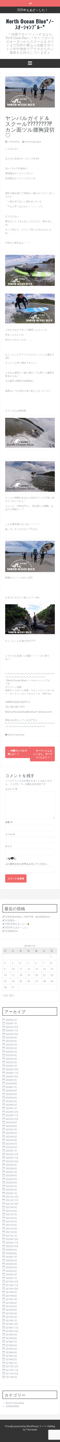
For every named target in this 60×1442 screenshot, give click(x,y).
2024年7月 (11, 1087)
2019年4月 (11, 1310)
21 (44, 975)
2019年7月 (11, 1299)
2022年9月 (11, 1165)
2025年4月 (11, 1055)
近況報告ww (11, 931)
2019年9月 (11, 1292)
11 (21, 969)
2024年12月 (12, 1069)
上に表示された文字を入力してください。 (27, 864)
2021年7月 (11, 1214)
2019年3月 (11, 1313)
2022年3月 (11, 1186)
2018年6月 (11, 1345)
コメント (11, 789)
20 (36, 975)
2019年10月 (12, 1288)
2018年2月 (11, 1359)
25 (21, 981)
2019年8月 (11, 1296)
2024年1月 (11, 1108)
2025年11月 (12, 1030)
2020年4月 (11, 1267)
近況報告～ (11, 920)
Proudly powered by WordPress (21, 1426)
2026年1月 (11, 1023)
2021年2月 (11, 1232)
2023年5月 (11, 1136)
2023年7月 (11, 1129)
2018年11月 (12, 1327)
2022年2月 (11, 1189)
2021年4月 (11, 1225)
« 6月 (5, 995)
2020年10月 (12, 1246)
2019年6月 (11, 1303)
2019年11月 (12, 1285)
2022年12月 (12, 1154)
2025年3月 (11, 1059)
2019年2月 (11, 1317)
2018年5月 (11, 1349)
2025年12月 (12, 1027)
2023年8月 (11, 1126)
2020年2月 (11, 1274)
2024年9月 (11, 1080)
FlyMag (51, 1426)
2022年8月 (11, 1168)
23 (5, 981)
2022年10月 (12, 1161)
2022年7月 (11, 1172)
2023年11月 (12, 1115)
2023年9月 (11, 1122)
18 (21, 975)
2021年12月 (12, 1196)
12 (28, 969)
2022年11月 (12, 1158)
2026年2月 (11, 1020)
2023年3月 (11, 1143)
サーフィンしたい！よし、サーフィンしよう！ (43, 754)
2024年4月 (11, 1097)
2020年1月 (11, 1278)
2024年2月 (11, 1105)
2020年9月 (11, 1249)
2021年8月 (11, 1211)
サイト (8, 846)
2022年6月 (11, 1175)
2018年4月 (11, 1352)
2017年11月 (12, 1370)
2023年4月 (11, 1140)
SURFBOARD (12, 1406)
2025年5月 (11, 1051)
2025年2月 (11, 1062)
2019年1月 (11, 1320)
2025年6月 (11, 1048)
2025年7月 (11, 1044)
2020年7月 (11, 1257)
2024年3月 (11, 1101)
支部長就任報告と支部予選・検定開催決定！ (28, 916)
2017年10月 (12, 1373)
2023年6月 (11, 1133)
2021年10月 (12, 1204)
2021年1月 (11, 1235)
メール (10, 834)
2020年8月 (11, 1253)
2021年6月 (11, 1218)
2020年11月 (12, 1242)
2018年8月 (11, 1338)
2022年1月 (11, 1193)
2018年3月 (11, 1356)
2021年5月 (11, 1221)
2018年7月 (11, 1341)
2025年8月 (11, 1041)
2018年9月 (11, 1334)
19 (28, 975)
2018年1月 (11, 1363)
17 (13, 975)
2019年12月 (12, 1281)
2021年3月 (11, 1228)
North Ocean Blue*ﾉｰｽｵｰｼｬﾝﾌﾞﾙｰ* (30, 24)
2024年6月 (11, 1090)
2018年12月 (12, 1324)
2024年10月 (12, 1076)
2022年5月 (11, 1179)
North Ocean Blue (32, 142)
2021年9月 (11, 1207)
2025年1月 (11, 1066)
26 (28, 981)
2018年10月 (12, 1331)
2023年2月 (11, 1147)
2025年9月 (11, 1037)
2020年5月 (11, 1264)
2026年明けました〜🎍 (17, 924)
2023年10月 (12, 1119)
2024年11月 (12, 1073)
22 (52, 975)
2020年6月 (11, 1260)
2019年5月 (11, 1306)
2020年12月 (12, 1239)
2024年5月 (11, 1094)
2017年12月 (12, 1366)
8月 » (12, 995)
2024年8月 (11, 1083)
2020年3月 (11, 1271)
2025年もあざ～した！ (32, 10)
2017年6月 (11, 1377)
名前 (9, 822)
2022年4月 (11, 1182)
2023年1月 (11, 1150)
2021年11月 (12, 1200)
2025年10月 (12, 1034)
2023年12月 (12, 1112)
